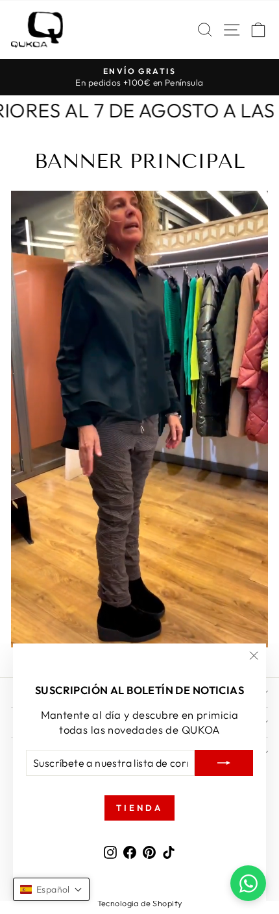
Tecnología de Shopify (139, 903)
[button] (51, 889)
